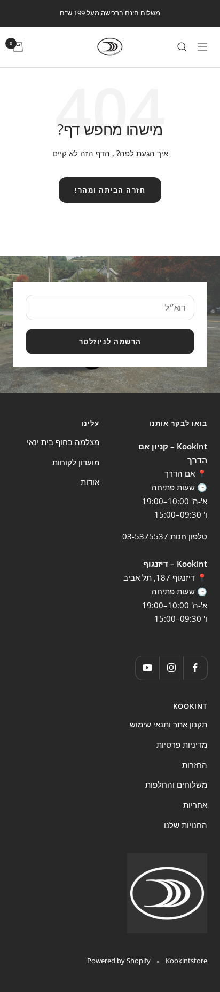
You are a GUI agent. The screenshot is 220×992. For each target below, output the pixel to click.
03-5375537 (145, 536)
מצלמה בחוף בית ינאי (63, 442)
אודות (90, 482)
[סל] (18, 47)
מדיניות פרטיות (181, 744)
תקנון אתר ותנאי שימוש (168, 724)
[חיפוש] (182, 47)
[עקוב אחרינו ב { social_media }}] (195, 668)
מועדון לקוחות (75, 462)
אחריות (195, 804)
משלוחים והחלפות (176, 784)
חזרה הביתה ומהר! (110, 190)
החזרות (194, 764)
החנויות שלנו (185, 825)
